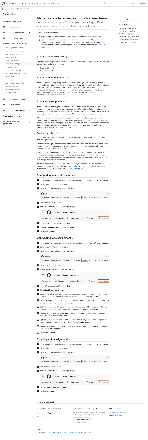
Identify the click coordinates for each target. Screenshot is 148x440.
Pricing (72, 432)
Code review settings (24, 9)
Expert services (81, 432)
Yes (42, 413)
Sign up (142, 3)
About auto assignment (50, 101)
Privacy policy (41, 417)
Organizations (9, 14)
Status (66, 432)
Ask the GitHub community (120, 413)
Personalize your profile (74, 169)
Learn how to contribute (79, 422)
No (50, 413)
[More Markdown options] (135, 19)
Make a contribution (83, 419)
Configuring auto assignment (54, 237)
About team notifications (51, 77)
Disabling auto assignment (52, 339)
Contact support (116, 415)
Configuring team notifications (55, 175)
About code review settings (53, 56)
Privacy (59, 432)
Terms (54, 432)
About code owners (57, 95)
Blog (89, 432)
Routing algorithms (46, 133)
